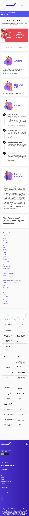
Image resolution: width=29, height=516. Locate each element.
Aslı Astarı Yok (20, 393)
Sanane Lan (6, 277)
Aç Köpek (5, 240)
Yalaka (4, 299)
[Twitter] (9, 452)
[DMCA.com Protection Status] (5, 454)
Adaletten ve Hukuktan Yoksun (21, 346)
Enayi (4, 252)
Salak (4, 275)
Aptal (8, 383)
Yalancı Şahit (6, 296)
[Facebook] (2, 452)
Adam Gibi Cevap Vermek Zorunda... (8, 404)
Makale (2, 477)
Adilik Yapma (21, 424)
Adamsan (8, 362)
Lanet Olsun (6, 261)
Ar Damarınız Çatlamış (8, 285)
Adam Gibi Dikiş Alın (8, 325)
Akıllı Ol (5, 245)
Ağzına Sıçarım (6, 287)
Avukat (2, 479)
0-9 (5, 314)
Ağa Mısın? (20, 383)
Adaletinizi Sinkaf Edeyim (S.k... (21, 325)
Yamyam (5, 301)
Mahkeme (3, 483)
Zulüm (4, 292)
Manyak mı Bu (6, 266)
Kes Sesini (5, 263)
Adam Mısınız (20, 404)
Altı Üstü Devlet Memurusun (8, 341)
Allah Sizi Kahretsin (8, 409)
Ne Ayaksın (5, 271)
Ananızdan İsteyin (8, 414)
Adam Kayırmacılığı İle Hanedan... (8, 373)
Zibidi (4, 294)
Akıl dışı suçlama (8, 356)
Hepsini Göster (14, 428)
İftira (4, 258)
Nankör (5, 270)
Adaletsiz (8, 330)
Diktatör (5, 251)
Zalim (4, 291)
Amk (4, 244)
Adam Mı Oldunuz (7, 237)
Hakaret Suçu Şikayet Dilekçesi (7, 492)
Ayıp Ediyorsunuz (21, 341)
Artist (4, 238)
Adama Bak (6, 284)
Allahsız (8, 398)
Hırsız (4, 256)
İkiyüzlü (5, 259)
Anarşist (8, 367)
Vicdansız (5, 303)
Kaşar (4, 264)
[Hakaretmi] (6, 444)
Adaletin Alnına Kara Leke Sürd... (8, 388)
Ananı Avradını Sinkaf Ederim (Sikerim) (12, 280)
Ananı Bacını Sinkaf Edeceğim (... (8, 393)
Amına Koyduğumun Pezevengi (21, 331)
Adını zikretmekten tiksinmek (8, 336)
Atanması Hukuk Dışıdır (8, 352)
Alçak (2, 495)
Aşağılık (8, 346)
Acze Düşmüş (20, 414)
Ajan (21, 409)
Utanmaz (5, 278)
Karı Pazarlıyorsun (14, 20)
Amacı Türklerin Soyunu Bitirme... (21, 378)
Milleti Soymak (6, 268)
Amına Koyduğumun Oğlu (20, 420)
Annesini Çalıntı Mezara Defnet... (21, 336)
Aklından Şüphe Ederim (8, 425)
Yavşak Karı (6, 298)
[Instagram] (6, 452)
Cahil (4, 249)
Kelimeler (3, 475)
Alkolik (20, 398)
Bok (4, 247)
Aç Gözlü (5, 242)
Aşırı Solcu (20, 356)
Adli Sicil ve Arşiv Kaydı (6, 481)
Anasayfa (3, 12)
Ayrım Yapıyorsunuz (8, 419)
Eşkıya (4, 254)
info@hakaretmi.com (7, 465)
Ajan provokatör (21, 372)
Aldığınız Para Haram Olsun (10, 282)
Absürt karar (8, 377)
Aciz (4, 235)
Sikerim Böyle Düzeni (8, 273)
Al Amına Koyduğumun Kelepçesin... (21, 352)
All (2, 314)
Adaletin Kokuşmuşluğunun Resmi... (20, 362)
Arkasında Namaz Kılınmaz (20, 367)
